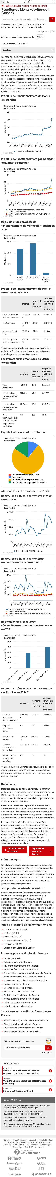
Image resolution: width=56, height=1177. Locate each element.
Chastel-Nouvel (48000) (16, 929)
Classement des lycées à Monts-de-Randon (25, 980)
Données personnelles (25, 1142)
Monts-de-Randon (40, 6)
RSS (27, 1145)
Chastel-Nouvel (18, 24)
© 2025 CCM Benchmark (34, 1147)
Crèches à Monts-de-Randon (18, 988)
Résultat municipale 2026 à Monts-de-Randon (26, 1020)
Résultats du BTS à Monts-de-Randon (22, 1031)
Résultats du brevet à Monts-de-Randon (23, 1028)
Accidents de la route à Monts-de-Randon (24, 977)
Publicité (42, 1140)
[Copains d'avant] (14, 1168)
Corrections (34, 1145)
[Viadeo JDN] (41, 1168)
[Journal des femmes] (14, 1158)
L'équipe (23, 1140)
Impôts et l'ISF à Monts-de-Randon (21, 969)
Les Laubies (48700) (13, 944)
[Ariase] (14, 1174)
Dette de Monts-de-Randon (15, 850)
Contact (49, 1140)
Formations (11, 1063)
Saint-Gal (40, 24)
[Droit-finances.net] (41, 1163)
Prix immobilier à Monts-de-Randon (21, 966)
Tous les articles (18, 1145)
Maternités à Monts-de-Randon (19, 991)
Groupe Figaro (18, 1147)
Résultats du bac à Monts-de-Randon (22, 1024)
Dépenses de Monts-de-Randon (38, 851)
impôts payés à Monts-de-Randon (33, 491)
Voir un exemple (46, 1052)
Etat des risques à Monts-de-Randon (21, 995)
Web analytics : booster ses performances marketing (24, 1081)
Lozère (26, 6)
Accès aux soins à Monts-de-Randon (21, 999)
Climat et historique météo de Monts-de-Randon (27, 973)
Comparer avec (8, 43)
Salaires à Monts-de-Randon (18, 962)
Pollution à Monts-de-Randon (18, 1006)
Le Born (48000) (12, 933)
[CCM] (41, 1158)
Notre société (32, 1140)
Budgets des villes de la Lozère (19, 948)
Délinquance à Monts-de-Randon (20, 1002)
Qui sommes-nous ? (11, 1140)
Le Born (31, 24)
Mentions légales (46, 1145)
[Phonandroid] (41, 1174)
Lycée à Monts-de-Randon (17, 984)
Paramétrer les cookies (42, 1142)
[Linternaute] (14, 1163)
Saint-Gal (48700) (13, 937)
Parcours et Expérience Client (18, 1090)
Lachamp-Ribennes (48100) (17, 940)
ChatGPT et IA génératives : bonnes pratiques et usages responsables (21, 1071)
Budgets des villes (13, 6)
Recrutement (10, 1142)
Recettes (7, 50)
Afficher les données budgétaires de (17, 37)
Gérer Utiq (7, 1145)
